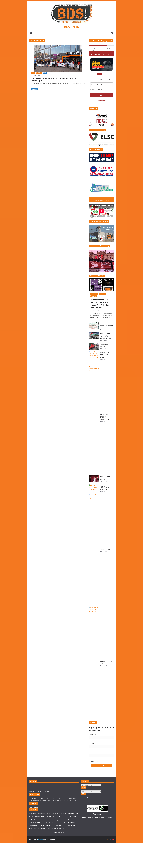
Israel (58, 822)
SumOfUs (57, 828)
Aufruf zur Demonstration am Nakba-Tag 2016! (104, 487)
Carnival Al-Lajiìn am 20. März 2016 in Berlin (106, 548)
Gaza (70, 820)
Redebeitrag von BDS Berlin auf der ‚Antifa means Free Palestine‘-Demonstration (100, 303)
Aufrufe (32, 72)
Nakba (76, 825)
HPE (41, 822)
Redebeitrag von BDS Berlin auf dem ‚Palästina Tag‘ (106, 325)
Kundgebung (38, 72)
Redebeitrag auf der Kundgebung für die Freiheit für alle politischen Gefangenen (106, 336)
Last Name (91, 752)
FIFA (59, 820)
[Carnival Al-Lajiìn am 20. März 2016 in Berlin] (94, 550)
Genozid (74, 820)
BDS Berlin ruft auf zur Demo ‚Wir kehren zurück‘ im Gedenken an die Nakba (106, 355)
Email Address (93, 734)
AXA (61, 816)
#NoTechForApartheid (41, 813)
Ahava (73, 813)
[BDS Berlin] (31, 33)
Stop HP (44, 72)
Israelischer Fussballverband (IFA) (53, 825)
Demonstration (94, 293)
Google (30, 822)
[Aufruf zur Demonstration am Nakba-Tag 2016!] (94, 488)
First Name (92, 743)
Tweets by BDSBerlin (59, 832)
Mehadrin (72, 826)
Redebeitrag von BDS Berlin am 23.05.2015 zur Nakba (106, 661)
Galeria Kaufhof (64, 820)
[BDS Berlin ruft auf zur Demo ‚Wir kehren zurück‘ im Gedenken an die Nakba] (94, 356)
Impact (55, 822)
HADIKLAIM (36, 822)
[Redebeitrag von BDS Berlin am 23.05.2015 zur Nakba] (94, 663)
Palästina (34, 828)
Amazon (76, 813)
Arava (58, 816)
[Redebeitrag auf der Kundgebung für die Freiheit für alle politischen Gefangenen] (94, 337)
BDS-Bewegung (69, 816)
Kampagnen (65, 33)
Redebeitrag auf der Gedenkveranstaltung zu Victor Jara (106, 478)
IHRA (53, 822)
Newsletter (85, 33)
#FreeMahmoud (32, 813)
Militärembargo (102, 293)
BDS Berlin (71, 27)
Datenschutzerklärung (34, 807)
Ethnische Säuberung (53, 820)
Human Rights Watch (47, 822)
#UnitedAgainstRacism (63, 813)
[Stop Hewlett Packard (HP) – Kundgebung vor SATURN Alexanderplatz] (58, 58)
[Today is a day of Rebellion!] (94, 346)
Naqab (30, 828)
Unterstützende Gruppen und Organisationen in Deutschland (97, 817)
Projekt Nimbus (41, 828)
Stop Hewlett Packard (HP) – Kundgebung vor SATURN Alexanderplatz (53, 79)
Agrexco (70, 813)
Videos (78, 33)
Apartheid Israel (53, 816)
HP (39, 822)
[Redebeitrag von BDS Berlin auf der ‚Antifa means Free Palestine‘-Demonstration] (101, 284)
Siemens (45, 828)
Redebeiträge (93, 296)
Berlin (32, 819)
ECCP (72, 33)
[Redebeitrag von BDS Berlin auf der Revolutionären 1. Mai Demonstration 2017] (94, 418)
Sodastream (51, 828)
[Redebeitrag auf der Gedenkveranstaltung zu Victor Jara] (94, 479)
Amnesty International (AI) (34, 816)
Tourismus (61, 828)
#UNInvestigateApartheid (52, 813)
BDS (63, 816)
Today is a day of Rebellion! (104, 345)
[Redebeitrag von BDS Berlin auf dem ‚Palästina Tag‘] (94, 326)
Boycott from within (39, 820)
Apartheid (44, 816)
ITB (68, 826)
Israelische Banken (64, 822)
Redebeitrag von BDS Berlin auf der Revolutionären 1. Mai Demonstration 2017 (105, 417)
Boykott (44, 820)
